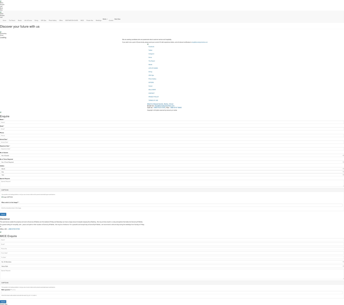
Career (150, 86)
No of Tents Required (6, 159)
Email (2, 126)
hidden (2, 166)
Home (4, 20)
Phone (2, 133)
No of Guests (4, 152)
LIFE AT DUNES (153, 68)
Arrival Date (4, 139)
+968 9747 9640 (176, 107)
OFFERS (151, 82)
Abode (20, 20)
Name (2, 119)
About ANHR (152, 89)
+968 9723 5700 (159, 107)
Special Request (5, 178)
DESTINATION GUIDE (71, 20)
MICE (82, 20)
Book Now (117, 19)
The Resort (12, 20)
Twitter (150, 50)
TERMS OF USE (153, 100)
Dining (36, 20)
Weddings (98, 20)
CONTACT (152, 93)
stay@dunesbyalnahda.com (200, 42)
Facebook (151, 46)
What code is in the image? (10, 202)
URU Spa (43, 20)
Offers (61, 20)
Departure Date (5, 146)
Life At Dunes (28, 20)
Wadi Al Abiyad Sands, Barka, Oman (160, 104)
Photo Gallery (53, 20)
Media (105, 19)
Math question (6, 290)
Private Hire (89, 20)
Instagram (151, 54)
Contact (111, 20)
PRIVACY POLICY (154, 97)
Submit (3, 214)
